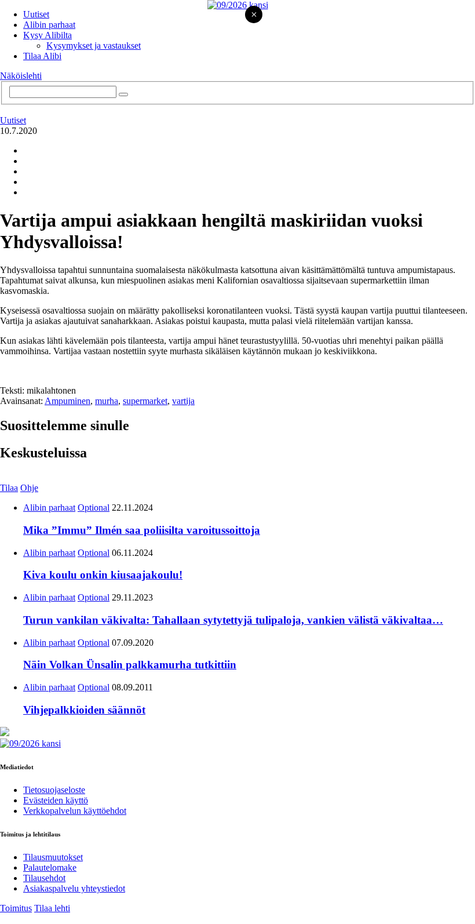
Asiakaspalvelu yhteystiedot (74, 888)
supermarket (145, 401)
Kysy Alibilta (47, 35)
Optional (93, 507)
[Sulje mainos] (253, 15)
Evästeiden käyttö (55, 800)
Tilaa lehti (52, 908)
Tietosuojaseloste (54, 790)
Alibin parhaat (49, 25)
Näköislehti (21, 76)
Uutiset (36, 14)
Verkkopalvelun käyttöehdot (74, 811)
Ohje (29, 488)
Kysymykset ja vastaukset (93, 45)
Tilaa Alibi (42, 56)
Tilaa (9, 488)
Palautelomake (49, 867)
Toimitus (16, 908)
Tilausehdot (44, 878)
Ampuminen (67, 401)
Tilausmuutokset (53, 857)
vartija (183, 401)
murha (106, 401)
